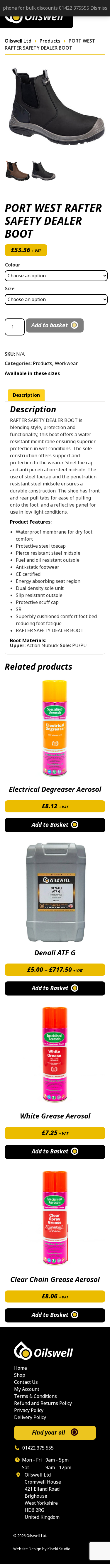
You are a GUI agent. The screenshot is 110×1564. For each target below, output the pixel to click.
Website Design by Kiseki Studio (41, 1549)
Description (26, 395)
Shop (19, 1375)
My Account (26, 1389)
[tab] (26, 395)
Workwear (66, 363)
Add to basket (49, 325)
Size (10, 288)
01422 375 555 (37, 1448)
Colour (12, 264)
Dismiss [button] (98, 8)
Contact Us (26, 1382)
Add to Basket (50, 988)
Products (42, 363)
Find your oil (48, 1433)
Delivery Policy (30, 1417)
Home (20, 1368)
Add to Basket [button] (50, 825)
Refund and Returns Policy (43, 1403)
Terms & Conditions (35, 1396)
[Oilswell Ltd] (55, 1350)
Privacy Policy (28, 1410)
